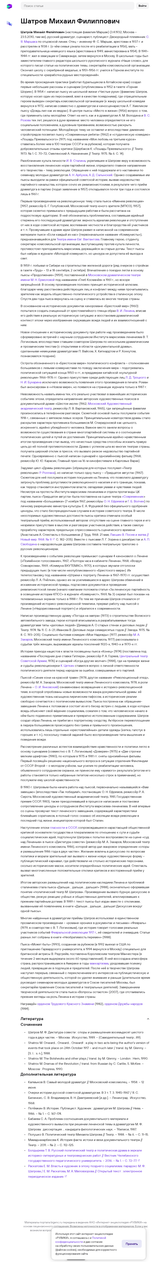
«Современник (133, 496)
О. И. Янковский (46, 687)
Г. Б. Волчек (136, 501)
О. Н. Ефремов (114, 501)
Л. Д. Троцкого (135, 377)
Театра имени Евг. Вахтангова (78, 239)
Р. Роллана (47, 473)
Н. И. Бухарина (31, 382)
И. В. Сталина (76, 161)
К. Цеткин (67, 666)
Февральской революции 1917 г (73, 932)
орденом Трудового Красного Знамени (65, 1004)
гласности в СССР (63, 827)
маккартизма (99, 963)
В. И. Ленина (125, 311)
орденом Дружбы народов (123, 1004)
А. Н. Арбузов (78, 175)
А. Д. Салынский (100, 175)
